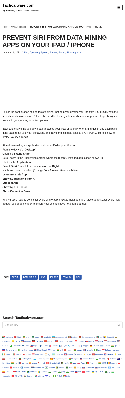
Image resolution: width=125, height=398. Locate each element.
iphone (54, 277)
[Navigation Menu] (119, 7)
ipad (43, 277)
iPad (26, 52)
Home (5, 26)
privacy (67, 277)
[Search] (119, 325)
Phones (53, 52)
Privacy (62, 52)
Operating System (39, 52)
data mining (29, 277)
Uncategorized (18, 26)
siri (78, 277)
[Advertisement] (62, 87)
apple (15, 277)
